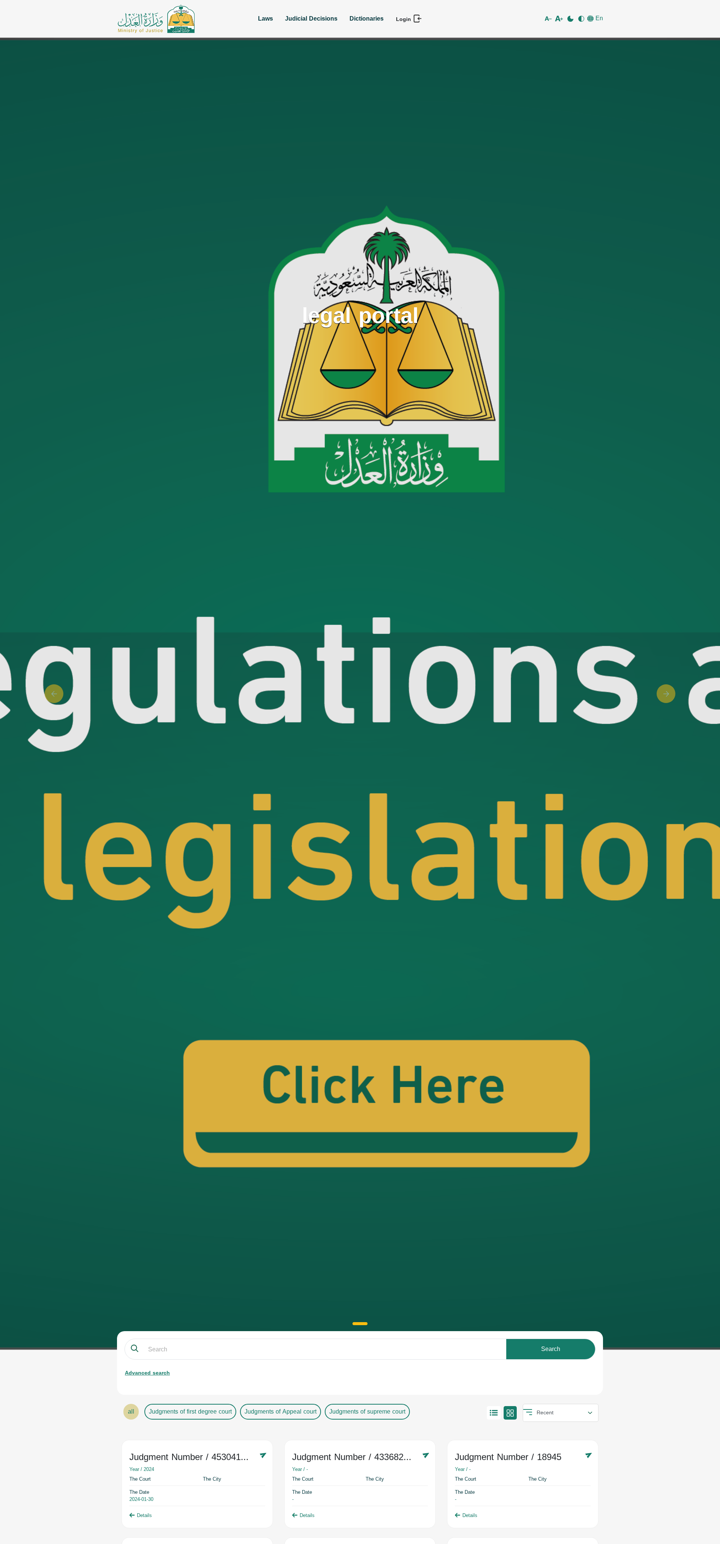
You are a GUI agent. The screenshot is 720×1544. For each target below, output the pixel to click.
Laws (265, 18)
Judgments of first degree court (190, 1411)
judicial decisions (311, 18)
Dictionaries (367, 18)
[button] (54, 693)
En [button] (598, 18)
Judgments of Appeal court (280, 1411)
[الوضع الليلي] (571, 19)
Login (404, 19)
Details (144, 1515)
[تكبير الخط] (560, 19)
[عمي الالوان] (581, 19)
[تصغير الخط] (549, 19)
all (131, 1411)
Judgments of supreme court (367, 1411)
